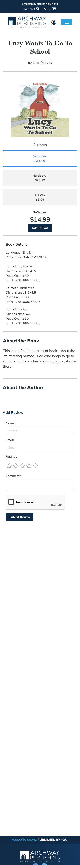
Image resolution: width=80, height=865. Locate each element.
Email (10, 440)
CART (48, 8)
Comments (13, 476)
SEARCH (29, 8)
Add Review (13, 412)
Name (10, 423)
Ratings (11, 456)
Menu (66, 22)
